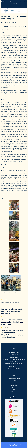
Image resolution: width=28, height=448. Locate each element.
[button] (19, 11)
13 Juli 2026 (5, 327)
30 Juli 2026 (5, 299)
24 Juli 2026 (5, 306)
